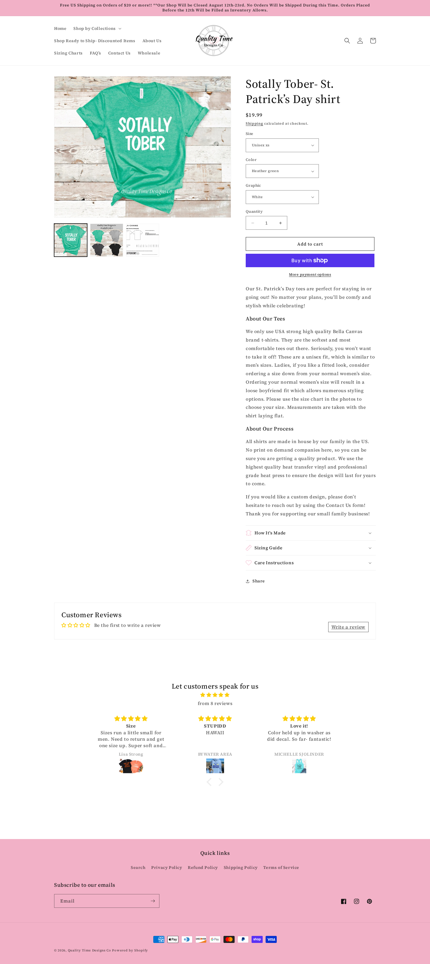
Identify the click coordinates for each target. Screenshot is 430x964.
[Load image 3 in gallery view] (142, 240)
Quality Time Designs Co (89, 950)
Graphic (253, 185)
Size (249, 133)
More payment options (310, 274)
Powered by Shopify (130, 950)
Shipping (254, 123)
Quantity (254, 211)
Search (138, 867)
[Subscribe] (152, 901)
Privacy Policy (166, 867)
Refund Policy (203, 867)
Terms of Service (281, 867)
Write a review (348, 627)
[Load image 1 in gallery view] (70, 240)
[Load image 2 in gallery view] (106, 240)
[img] (215, 695)
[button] (96, 28)
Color (251, 159)
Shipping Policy (241, 867)
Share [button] (258, 581)
